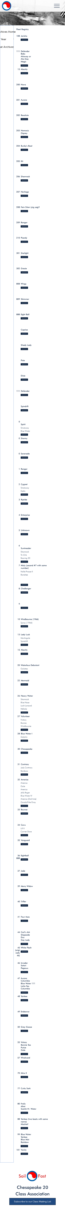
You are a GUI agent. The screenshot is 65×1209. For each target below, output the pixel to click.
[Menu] (57, 6)
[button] (24, 608)
